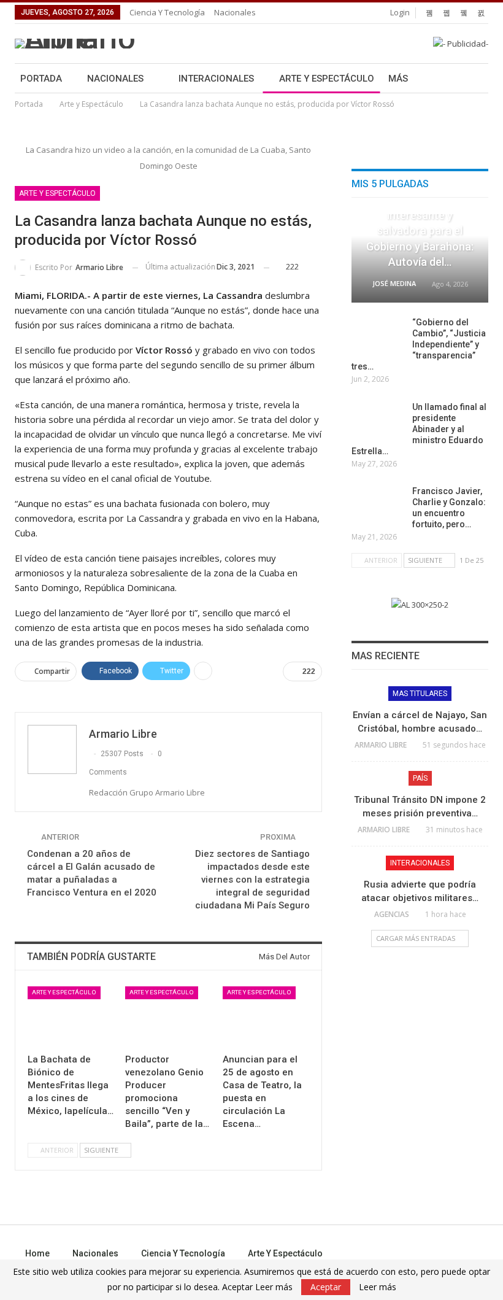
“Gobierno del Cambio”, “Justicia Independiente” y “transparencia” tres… (418, 344)
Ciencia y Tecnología (167, 12)
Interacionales (216, 78)
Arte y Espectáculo (326, 78)
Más (398, 78)
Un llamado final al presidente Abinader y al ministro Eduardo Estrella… (418, 429)
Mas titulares (420, 693)
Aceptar (325, 1287)
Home (37, 1253)
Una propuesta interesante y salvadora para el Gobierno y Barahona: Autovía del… (420, 230)
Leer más (377, 1287)
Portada (41, 78)
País (420, 778)
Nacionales (235, 12)
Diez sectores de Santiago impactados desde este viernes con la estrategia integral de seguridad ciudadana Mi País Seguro (252, 879)
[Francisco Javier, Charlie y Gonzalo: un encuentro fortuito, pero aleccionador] (377, 505)
